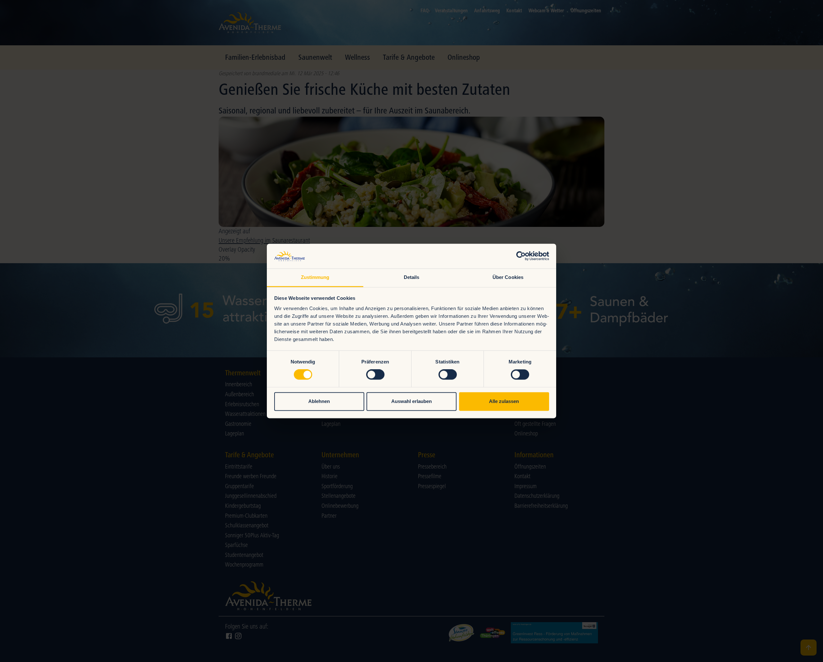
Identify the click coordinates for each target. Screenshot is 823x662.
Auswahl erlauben (411, 401)
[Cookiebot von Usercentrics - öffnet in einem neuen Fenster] (521, 256)
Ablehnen (319, 401)
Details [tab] (412, 277)
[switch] (375, 375)
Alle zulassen (504, 401)
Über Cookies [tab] (508, 277)
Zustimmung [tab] (315, 277)
